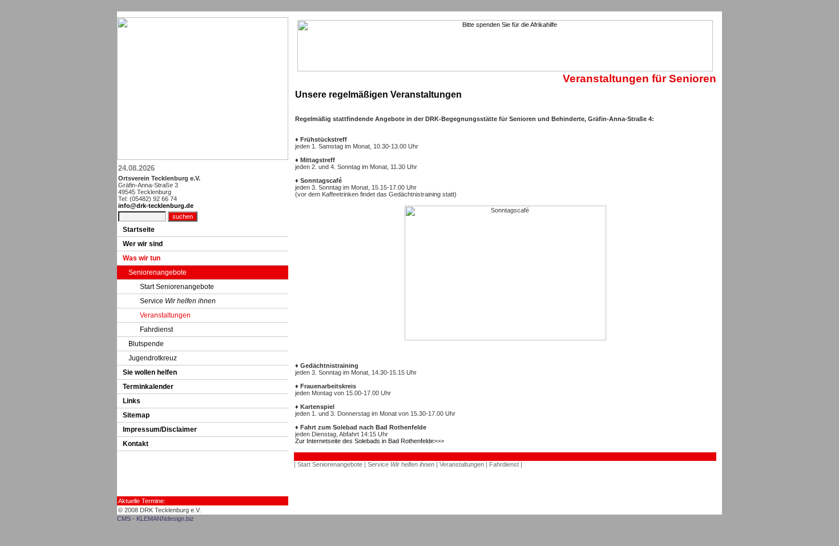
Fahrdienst (156, 330)
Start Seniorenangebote (177, 287)
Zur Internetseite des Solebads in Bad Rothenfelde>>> (369, 440)
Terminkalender (148, 387)
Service (178, 301)
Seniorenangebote (157, 272)
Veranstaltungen (165, 315)
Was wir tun (141, 258)
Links (131, 401)
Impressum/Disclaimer (160, 429)
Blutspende (146, 344)
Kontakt (135, 444)
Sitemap (136, 415)
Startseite (139, 230)
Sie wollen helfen (150, 372)
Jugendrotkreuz (152, 358)
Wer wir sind (143, 244)
